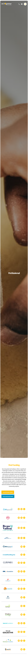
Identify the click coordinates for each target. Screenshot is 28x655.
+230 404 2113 (19, 4)
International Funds (8, 496)
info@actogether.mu (21, 4)
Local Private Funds (8, 492)
